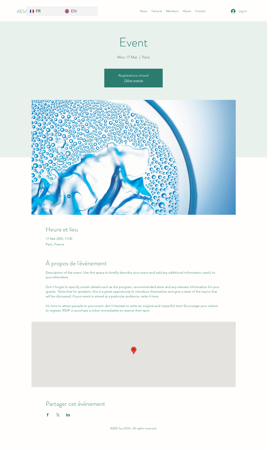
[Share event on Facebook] (48, 414)
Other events (133, 80)
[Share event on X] (58, 414)
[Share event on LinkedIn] (68, 414)
